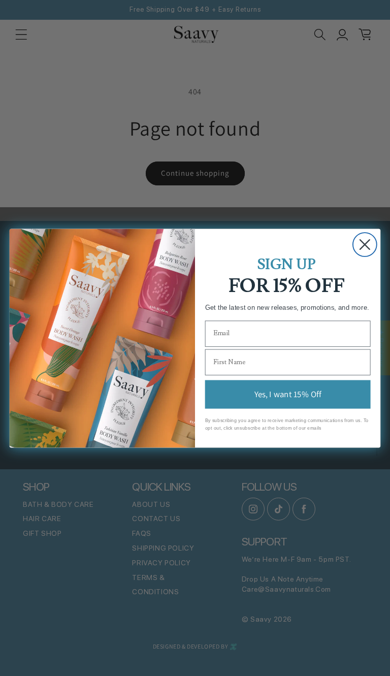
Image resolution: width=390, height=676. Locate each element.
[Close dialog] (365, 244)
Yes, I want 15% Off (287, 393)
